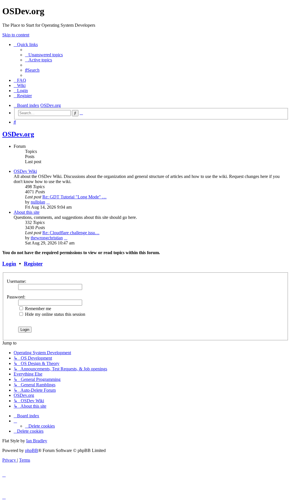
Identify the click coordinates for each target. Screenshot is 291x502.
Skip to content (15, 34)
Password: (16, 296)
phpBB (31, 450)
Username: (16, 281)
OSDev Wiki (25, 171)
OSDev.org (18, 134)
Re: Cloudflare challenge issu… (70, 232)
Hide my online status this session (54, 314)
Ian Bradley (36, 440)
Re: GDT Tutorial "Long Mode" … (74, 196)
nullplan (38, 202)
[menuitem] (44, 54)
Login (9, 264)
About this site (27, 212)
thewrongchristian (47, 237)
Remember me (37, 308)
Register (33, 264)
